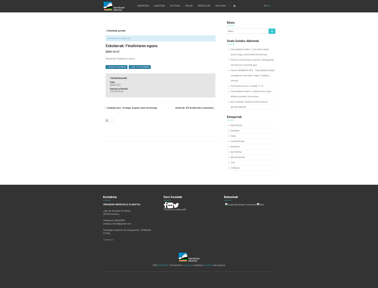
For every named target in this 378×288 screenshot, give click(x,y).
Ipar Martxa (236, 152)
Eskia (233, 136)
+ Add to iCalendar (139, 67)
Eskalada (235, 130)
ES (269, 5)
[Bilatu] (272, 31)
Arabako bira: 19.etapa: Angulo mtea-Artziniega (131, 108)
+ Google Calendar (116, 67)
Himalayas (188, 265)
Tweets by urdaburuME (174, 209)
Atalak (189, 5)
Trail (233, 162)
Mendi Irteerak (238, 157)
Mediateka (143, 5)
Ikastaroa (235, 146)
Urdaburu (235, 168)
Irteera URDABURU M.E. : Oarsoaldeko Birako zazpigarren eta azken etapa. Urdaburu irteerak (252, 75)
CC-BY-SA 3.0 (108, 240)
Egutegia (175, 5)
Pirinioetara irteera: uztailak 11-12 (247, 86)
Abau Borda (236, 125)
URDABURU (163, 265)
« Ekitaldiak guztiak (116, 30)
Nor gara (220, 5)
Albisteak (159, 5)
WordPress (208, 265)
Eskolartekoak (116, 91)
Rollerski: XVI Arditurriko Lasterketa (195, 108)
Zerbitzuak (204, 5)
